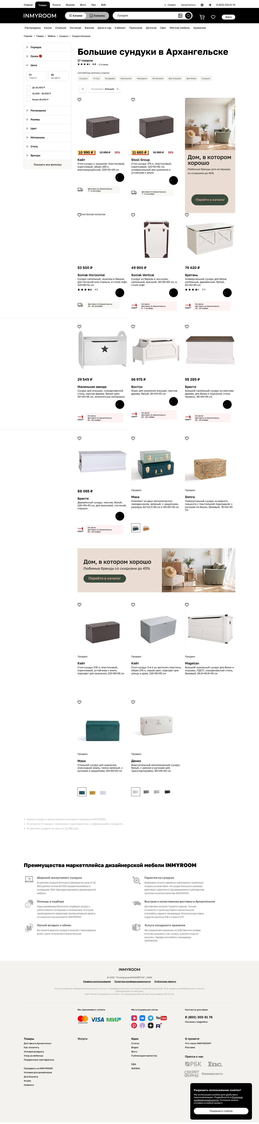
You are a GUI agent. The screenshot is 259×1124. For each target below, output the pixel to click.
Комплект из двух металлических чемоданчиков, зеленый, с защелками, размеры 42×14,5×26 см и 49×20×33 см (155, 504)
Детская (151, 27)
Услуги (56, 4)
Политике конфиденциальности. (218, 1098)
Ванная (89, 27)
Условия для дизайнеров (38, 1072)
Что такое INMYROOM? (198, 1043)
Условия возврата (34, 1051)
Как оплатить (31, 1047)
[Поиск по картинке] (180, 16)
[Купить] (119, 177)
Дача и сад (104, 27)
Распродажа (33, 27)
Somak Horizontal (91, 275)
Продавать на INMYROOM (38, 1068)
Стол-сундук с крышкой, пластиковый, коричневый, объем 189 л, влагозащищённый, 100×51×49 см (101, 166)
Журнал (70, 4)
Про (93, 4)
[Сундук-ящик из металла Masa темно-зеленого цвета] (82, 791)
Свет (163, 27)
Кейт (81, 160)
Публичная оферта (165, 981)
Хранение (199, 27)
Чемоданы (142, 78)
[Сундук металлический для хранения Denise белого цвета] (135, 791)
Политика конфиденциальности (132, 981)
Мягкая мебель (180, 27)
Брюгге (190, 387)
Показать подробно (196, 1021)
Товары (42, 5)
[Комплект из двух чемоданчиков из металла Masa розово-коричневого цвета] (146, 527)
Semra (190, 497)
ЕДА (133, 1064)
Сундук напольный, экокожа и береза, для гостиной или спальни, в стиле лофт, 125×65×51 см (102, 282)
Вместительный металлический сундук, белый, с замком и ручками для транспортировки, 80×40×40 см (155, 768)
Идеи (134, 1038)
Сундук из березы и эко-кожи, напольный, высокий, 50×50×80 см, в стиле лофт (154, 282)
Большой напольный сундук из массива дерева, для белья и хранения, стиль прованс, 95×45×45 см (209, 393)
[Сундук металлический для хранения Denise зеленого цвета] (146, 791)
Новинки (29, 1084)
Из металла (157, 78)
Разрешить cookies (221, 1110)
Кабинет (120, 27)
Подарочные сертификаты (39, 1059)
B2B (103, 4)
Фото (83, 4)
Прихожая (135, 27)
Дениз (136, 761)
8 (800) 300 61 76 (225, 5)
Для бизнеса (31, 1076)
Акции (27, 1080)
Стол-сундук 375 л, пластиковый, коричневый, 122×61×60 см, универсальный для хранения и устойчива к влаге (151, 168)
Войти (229, 17)
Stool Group (140, 160)
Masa (135, 497)
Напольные (126, 78)
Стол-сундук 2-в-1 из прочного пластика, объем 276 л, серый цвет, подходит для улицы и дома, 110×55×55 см (156, 670)
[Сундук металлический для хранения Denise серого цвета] (156, 791)
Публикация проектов (144, 1055)
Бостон (137, 387)
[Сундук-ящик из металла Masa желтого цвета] (92, 791)
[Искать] (188, 16)
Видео (134, 1047)
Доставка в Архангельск (37, 1043)
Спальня (60, 27)
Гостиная (75, 27)
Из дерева (110, 78)
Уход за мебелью (33, 1055)
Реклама (190, 1047)
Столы (96, 78)
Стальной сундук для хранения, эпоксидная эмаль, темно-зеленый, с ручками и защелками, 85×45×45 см (100, 768)
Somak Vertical (142, 275)
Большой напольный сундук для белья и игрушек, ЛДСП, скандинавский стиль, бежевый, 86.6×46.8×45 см (209, 670)
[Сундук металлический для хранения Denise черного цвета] (167, 791)
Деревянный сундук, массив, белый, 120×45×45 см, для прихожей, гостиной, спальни (102, 505)
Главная (28, 4)
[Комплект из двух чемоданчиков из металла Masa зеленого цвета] (135, 527)
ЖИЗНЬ (135, 1068)
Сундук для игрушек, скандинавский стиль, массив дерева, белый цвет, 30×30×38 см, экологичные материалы (101, 393)
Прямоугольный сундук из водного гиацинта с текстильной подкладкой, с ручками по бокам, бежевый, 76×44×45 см (209, 505)
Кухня (48, 27)
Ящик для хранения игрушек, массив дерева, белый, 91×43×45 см (154, 392)
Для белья (191, 78)
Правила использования (97, 981)
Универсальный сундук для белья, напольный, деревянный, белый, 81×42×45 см (206, 282)
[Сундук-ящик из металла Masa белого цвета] (103, 791)
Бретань (191, 275)
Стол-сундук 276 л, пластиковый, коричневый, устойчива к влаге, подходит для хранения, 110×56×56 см (101, 670)
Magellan (192, 663)
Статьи (135, 1043)
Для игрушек (175, 78)
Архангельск (188, 5)
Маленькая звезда (92, 387)
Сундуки (83, 78)
